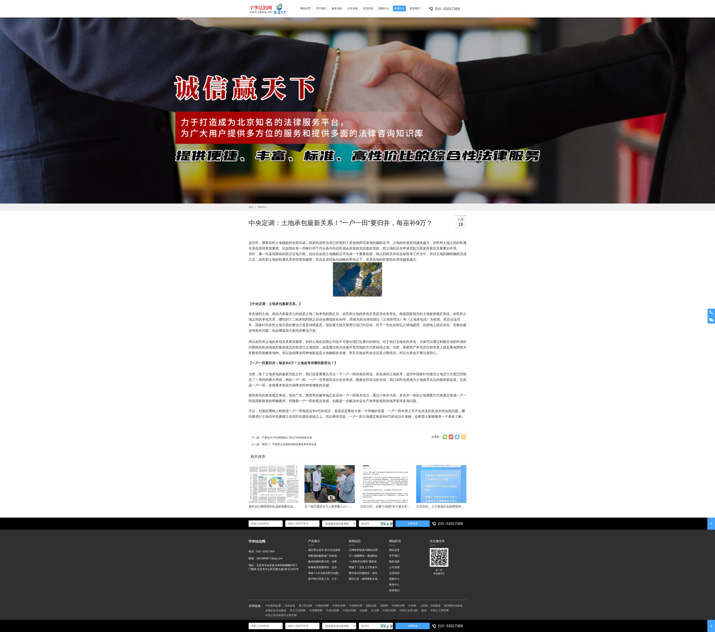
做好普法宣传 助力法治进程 (324, 549)
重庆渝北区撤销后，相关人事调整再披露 (365, 573)
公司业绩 (394, 567)
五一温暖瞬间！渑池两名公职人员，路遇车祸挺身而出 (365, 555)
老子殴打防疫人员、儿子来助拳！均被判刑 (324, 578)
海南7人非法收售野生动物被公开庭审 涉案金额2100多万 (324, 573)
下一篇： (281, 437)
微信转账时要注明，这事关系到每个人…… (324, 561)
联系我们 (394, 590)
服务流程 (394, 561)
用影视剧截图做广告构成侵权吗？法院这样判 (324, 555)
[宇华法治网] (269, 8)
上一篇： (284, 444)
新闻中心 (262, 207)
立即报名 (412, 523)
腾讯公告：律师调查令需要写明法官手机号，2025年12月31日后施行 (365, 578)
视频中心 (394, 578)
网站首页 (394, 549)
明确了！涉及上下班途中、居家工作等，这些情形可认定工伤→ (365, 567)
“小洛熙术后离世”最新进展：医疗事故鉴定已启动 (365, 561)
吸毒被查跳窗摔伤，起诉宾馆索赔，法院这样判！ (324, 567)
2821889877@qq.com (269, 558)
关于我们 (394, 555)
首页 (251, 207)
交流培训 (394, 573)
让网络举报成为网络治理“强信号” (365, 549)
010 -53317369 (450, 523)
